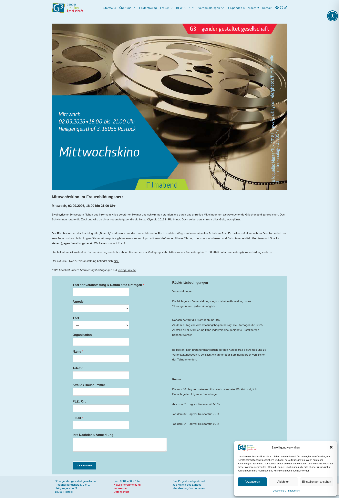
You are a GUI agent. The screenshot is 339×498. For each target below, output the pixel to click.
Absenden (84, 465)
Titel (76, 318)
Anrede (78, 301)
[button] (331, 447)
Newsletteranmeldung (127, 484)
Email (78, 418)
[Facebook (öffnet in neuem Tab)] (277, 7)
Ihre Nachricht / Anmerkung (93, 435)
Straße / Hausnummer (89, 385)
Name (78, 351)
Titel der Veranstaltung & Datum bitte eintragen (108, 285)
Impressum (294, 490)
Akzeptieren (252, 481)
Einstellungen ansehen (316, 481)
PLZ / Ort (79, 401)
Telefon (78, 368)
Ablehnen (283, 481)
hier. (116, 260)
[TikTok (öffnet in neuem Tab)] (286, 7)
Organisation (82, 335)
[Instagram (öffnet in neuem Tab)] (282, 7)
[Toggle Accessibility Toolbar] (332, 16)
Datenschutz (279, 490)
